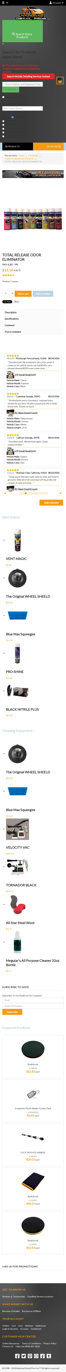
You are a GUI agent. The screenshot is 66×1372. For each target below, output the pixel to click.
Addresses (40, 1325)
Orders (5, 1325)
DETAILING (53, 146)
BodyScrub (33, 1064)
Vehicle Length (14, 427)
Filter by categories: (11, 104)
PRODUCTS (13, 146)
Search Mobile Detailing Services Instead (28, 76)
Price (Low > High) (14, 132)
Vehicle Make (13, 380)
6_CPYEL (33, 1244)
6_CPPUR (33, 1068)
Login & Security (10, 1328)
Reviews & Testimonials (13, 1296)
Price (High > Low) (14, 135)
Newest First (11, 120)
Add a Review (51, 502)
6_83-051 (33, 1156)
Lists (20, 1325)
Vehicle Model (13, 383)
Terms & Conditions (31, 1343)
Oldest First (11, 124)
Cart (14, 1325)
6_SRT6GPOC (33, 1112)
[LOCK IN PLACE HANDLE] (33, 1137)
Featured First (12, 128)
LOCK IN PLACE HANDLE (33, 1152)
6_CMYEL (33, 1200)
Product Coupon (10, 281)
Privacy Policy (49, 1343)
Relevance (19, 116)
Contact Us (7, 1346)
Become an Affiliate (31, 1311)
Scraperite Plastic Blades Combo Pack (33, 1108)
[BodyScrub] (33, 1049)
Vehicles (29, 1325)
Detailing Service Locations (40, 1296)
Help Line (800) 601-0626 (28, 1346)
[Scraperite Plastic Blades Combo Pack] (33, 1093)
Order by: (7, 116)
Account (24, 1328)
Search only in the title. (15, 97)
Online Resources (10, 1343)
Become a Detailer (11, 1311)
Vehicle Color (13, 386)
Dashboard (36, 1328)
